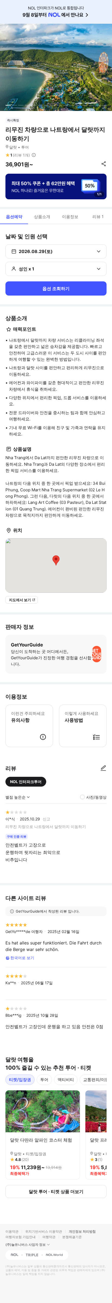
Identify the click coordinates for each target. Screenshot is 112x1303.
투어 (44, 1079)
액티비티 (66, 1079)
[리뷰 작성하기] (103, 768)
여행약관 (48, 1237)
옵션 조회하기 (56, 288)
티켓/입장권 (20, 1079)
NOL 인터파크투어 (26, 781)
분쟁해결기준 (72, 1237)
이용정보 (70, 216)
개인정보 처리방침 (82, 1231)
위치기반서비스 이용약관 (43, 1231)
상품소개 (42, 216)
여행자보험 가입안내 (20, 1237)
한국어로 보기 (22, 957)
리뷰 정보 (34, 155)
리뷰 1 (98, 216)
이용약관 (11, 1231)
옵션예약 (14, 216)
